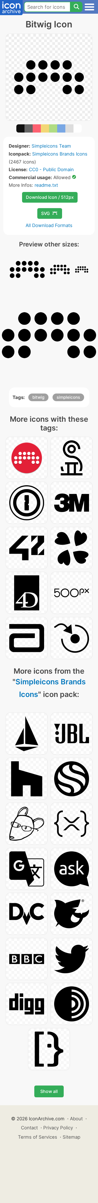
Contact (29, 1127)
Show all (49, 1091)
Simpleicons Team (51, 146)
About (76, 1118)
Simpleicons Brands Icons (59, 154)
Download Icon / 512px (50, 197)
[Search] (76, 7)
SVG (45, 213)
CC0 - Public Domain (51, 169)
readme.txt (46, 185)
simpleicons (68, 397)
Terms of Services (37, 1137)
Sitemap (71, 1137)
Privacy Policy (58, 1127)
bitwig (38, 397)
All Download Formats (49, 225)
